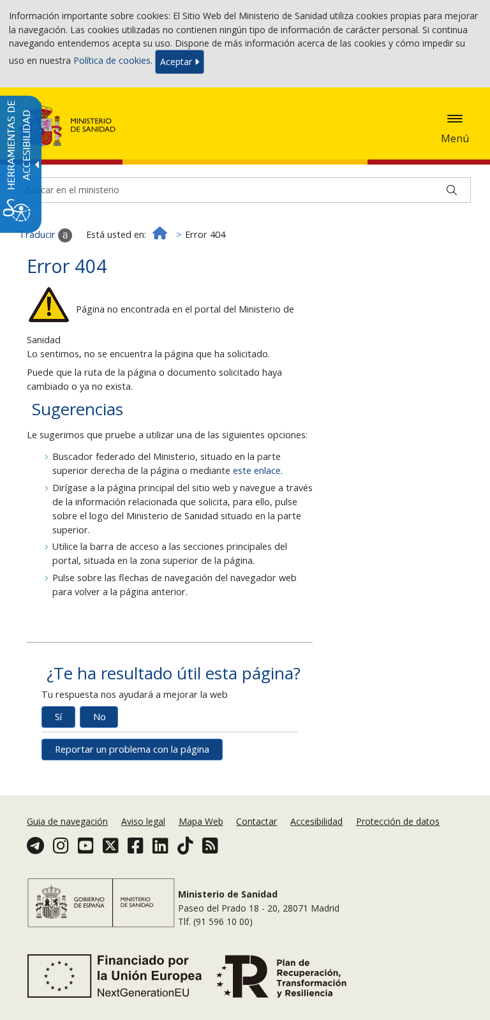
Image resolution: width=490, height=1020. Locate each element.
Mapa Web (201, 821)
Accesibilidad (316, 821)
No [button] (99, 717)
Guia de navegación (67, 821)
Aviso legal (143, 821)
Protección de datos (398, 821)
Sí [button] (58, 717)
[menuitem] (68, 821)
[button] (455, 119)
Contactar (256, 821)
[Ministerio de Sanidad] (67, 124)
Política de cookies (112, 61)
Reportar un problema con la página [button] (132, 749)
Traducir (38, 234)
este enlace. (258, 470)
